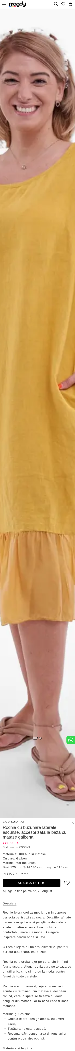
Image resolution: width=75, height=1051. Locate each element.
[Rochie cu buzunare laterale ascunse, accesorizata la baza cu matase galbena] (37, 413)
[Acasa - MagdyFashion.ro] (18, 4)
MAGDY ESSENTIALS (14, 822)
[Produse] (5, 3)
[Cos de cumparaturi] (70, 4)
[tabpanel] (37, 413)
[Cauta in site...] (56, 4)
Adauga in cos (32, 883)
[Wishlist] (63, 4)
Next (72, 409)
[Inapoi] (72, 822)
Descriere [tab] (9, 903)
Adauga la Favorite (67, 883)
